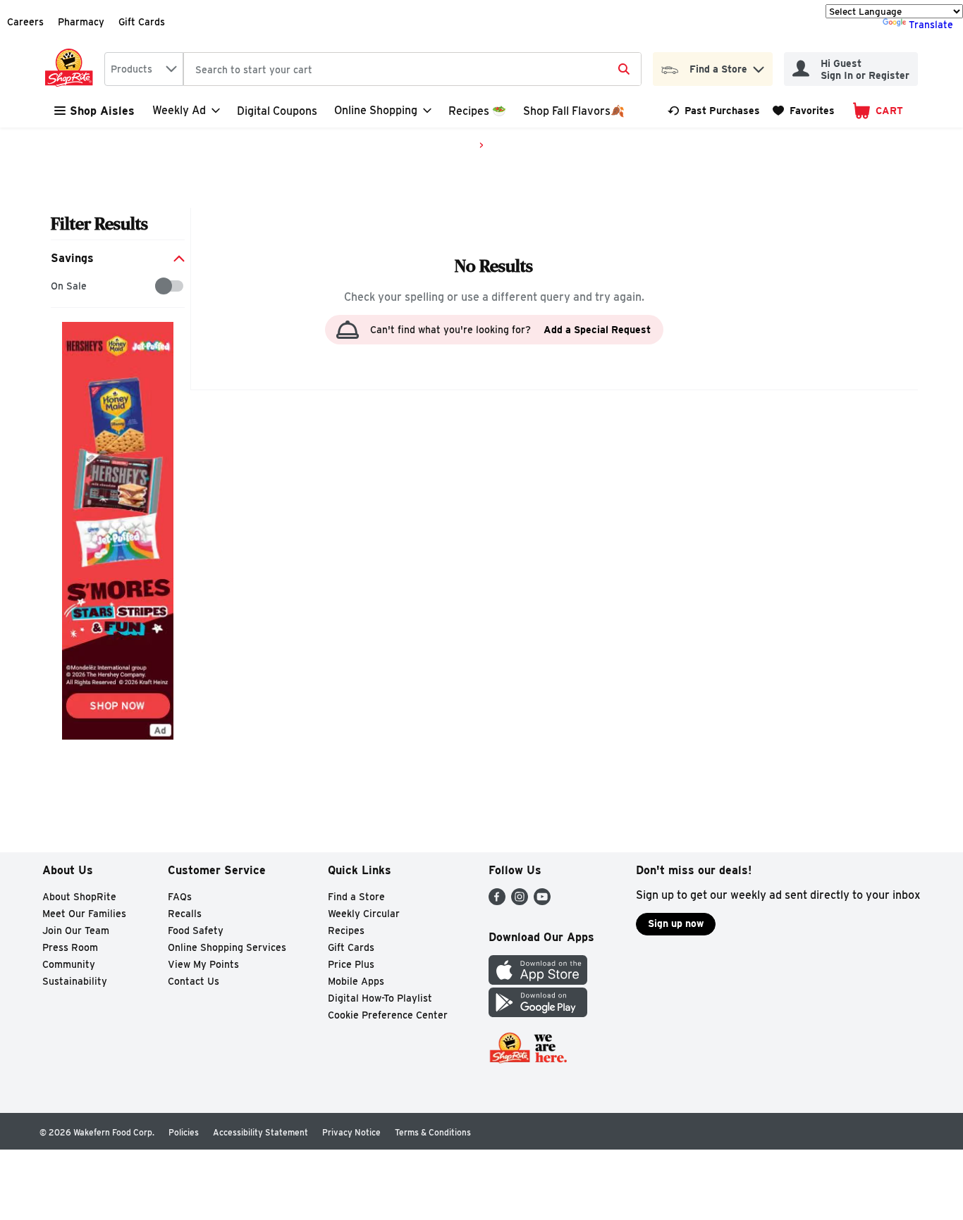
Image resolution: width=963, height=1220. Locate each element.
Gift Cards (141, 21)
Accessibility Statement (260, 1132)
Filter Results (99, 223)
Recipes (346, 930)
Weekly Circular (364, 913)
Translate (931, 24)
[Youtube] (542, 901)
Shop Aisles (102, 111)
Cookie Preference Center (388, 1015)
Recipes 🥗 (477, 111)
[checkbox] (58, 286)
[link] (713, 111)
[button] (758, 66)
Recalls (185, 913)
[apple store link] (538, 981)
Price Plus (351, 964)
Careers (25, 21)
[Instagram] (519, 901)
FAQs (180, 896)
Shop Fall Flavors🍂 (574, 111)
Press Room (70, 947)
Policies (183, 1132)
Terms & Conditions (433, 1132)
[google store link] (538, 1013)
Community (68, 964)
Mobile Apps (356, 981)
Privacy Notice (351, 1132)
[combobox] (143, 69)
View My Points (203, 964)
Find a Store (356, 896)
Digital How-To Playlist (380, 998)
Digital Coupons (277, 111)
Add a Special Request (597, 329)
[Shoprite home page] (72, 69)
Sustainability (74, 981)
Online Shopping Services (227, 947)
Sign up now (676, 923)
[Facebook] (497, 901)
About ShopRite (79, 896)
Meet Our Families (84, 913)
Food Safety (195, 930)
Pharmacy (81, 21)
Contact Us (193, 981)
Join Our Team (75, 930)
